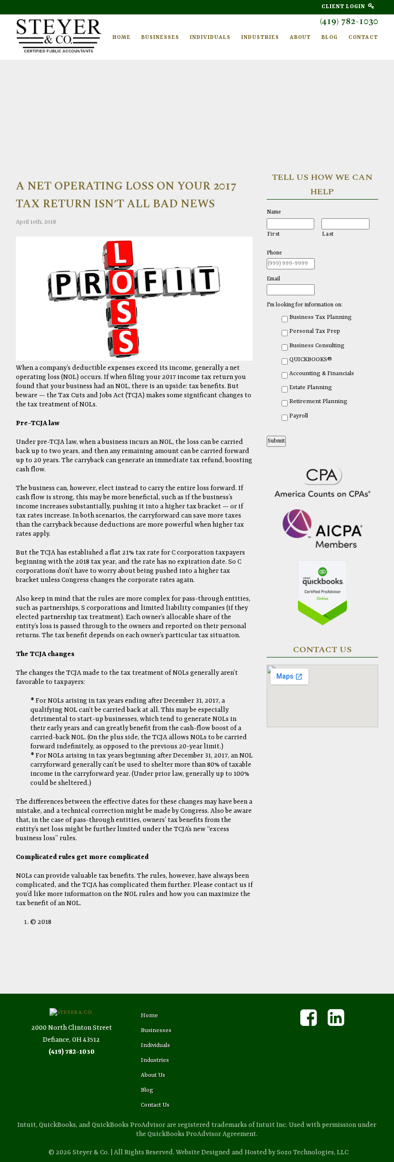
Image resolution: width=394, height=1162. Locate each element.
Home (121, 38)
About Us (153, 1075)
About (300, 38)
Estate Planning (310, 387)
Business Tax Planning (320, 317)
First (273, 234)
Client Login (344, 7)
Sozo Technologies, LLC (312, 1152)
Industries (260, 38)
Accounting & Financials (321, 373)
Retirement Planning (318, 401)
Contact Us (155, 1105)
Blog (329, 38)
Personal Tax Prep (314, 331)
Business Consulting (317, 345)
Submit (276, 441)
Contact (363, 38)
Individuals (210, 38)
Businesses (160, 38)
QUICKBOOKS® (310, 359)
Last (328, 234)
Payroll (298, 416)
